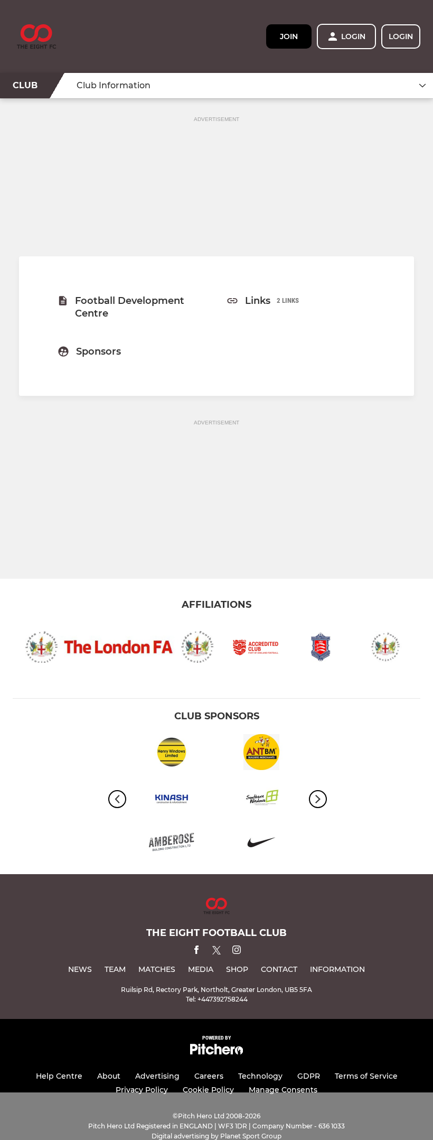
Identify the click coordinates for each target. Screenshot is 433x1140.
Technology (260, 1076)
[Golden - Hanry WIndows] (171, 754)
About (108, 1076)
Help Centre (59, 1076)
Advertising (157, 1076)
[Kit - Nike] (261, 844)
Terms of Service (366, 1076)
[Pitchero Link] (216, 1052)
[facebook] (196, 951)
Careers (208, 1076)
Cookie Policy (208, 1090)
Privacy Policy (142, 1090)
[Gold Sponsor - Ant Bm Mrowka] (261, 754)
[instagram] (236, 951)
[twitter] (216, 952)
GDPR (308, 1076)
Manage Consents (283, 1090)
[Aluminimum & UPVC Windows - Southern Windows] (261, 799)
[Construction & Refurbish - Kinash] (171, 799)
